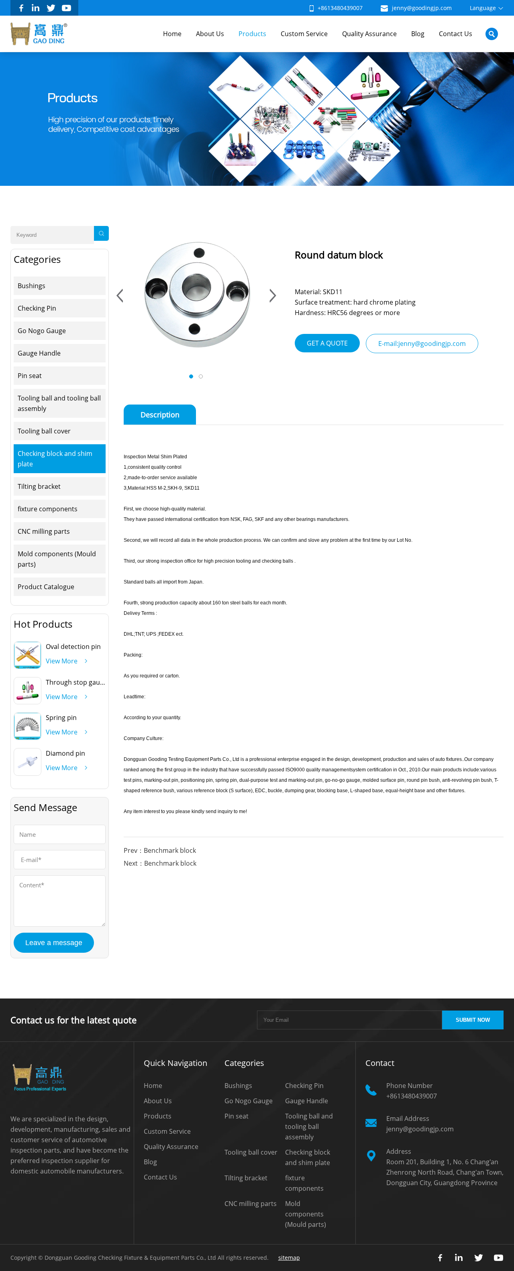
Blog (417, 33)
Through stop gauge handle (88, 682)
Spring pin (61, 717)
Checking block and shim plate (55, 458)
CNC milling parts (44, 531)
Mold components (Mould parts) (57, 559)
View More (62, 661)
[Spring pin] (27, 737)
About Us (210, 33)
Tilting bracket (39, 486)
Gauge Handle (39, 353)
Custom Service (304, 33)
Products (252, 33)
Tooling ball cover (44, 431)
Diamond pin (65, 753)
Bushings (31, 285)
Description (160, 414)
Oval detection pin (73, 646)
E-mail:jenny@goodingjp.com (422, 343)
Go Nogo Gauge (42, 330)
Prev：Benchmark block (160, 850)
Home (172, 33)
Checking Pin (37, 308)
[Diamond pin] (27, 773)
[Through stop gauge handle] (27, 701)
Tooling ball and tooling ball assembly (59, 403)
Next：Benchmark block (160, 863)
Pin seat (30, 375)
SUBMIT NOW (473, 1020)
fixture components (48, 508)
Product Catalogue (46, 586)
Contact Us (455, 33)
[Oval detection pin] (27, 666)
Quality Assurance (369, 33)
